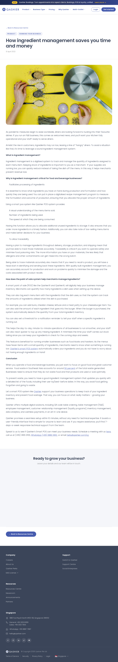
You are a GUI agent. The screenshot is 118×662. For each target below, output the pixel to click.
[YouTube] (29, 640)
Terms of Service (12, 656)
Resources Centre (13, 589)
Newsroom (10, 593)
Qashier (37, 391)
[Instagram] (13, 640)
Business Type (39, 9)
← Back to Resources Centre (17, 28)
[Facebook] (8, 640)
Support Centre (69, 564)
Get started (108, 9)
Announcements (13, 597)
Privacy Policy (37, 656)
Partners (9, 601)
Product (25, 9)
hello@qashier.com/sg (78, 435)
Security (25, 656)
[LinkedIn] (18, 640)
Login (95, 9)
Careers (9, 560)
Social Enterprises (69, 568)
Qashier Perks (11, 568)
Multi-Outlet (78, 9)
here (108, 431)
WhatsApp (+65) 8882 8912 (44, 435)
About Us (10, 564)
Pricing (52, 9)
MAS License (11, 573)
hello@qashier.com (17, 633)
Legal (48, 656)
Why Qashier (63, 9)
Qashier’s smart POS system (24, 348)
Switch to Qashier (69, 560)
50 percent (69, 368)
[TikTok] (24, 640)
